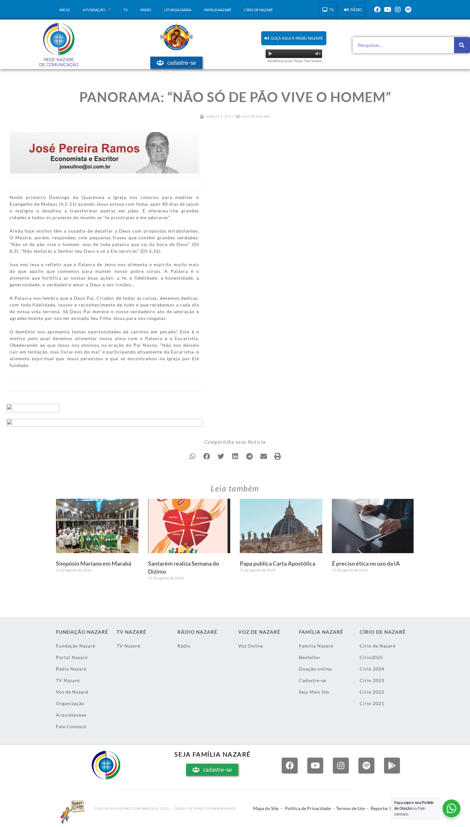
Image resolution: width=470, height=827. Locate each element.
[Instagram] (397, 9)
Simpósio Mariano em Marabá (93, 563)
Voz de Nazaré (255, 116)
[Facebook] (377, 9)
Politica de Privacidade (308, 808)
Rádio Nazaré (71, 669)
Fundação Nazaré (75, 645)
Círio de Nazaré (258, 10)
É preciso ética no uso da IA (366, 563)
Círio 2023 (372, 680)
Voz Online (250, 645)
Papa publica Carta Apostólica (277, 563)
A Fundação (94, 10)
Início (64, 10)
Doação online (315, 669)
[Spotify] (407, 9)
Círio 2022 (372, 692)
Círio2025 (371, 657)
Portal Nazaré (72, 657)
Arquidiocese (71, 715)
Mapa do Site (265, 808)
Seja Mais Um (314, 692)
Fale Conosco (71, 726)
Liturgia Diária (177, 10)
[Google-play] (392, 766)
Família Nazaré (217, 10)
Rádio (145, 10)
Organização (70, 703)
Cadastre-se (312, 680)
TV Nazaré (68, 680)
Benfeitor (310, 657)
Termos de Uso (350, 808)
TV (125, 10)
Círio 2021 (372, 703)
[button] (293, 38)
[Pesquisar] (462, 45)
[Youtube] (387, 9)
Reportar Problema (390, 808)
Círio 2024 (372, 669)
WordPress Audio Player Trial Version (295, 61)
